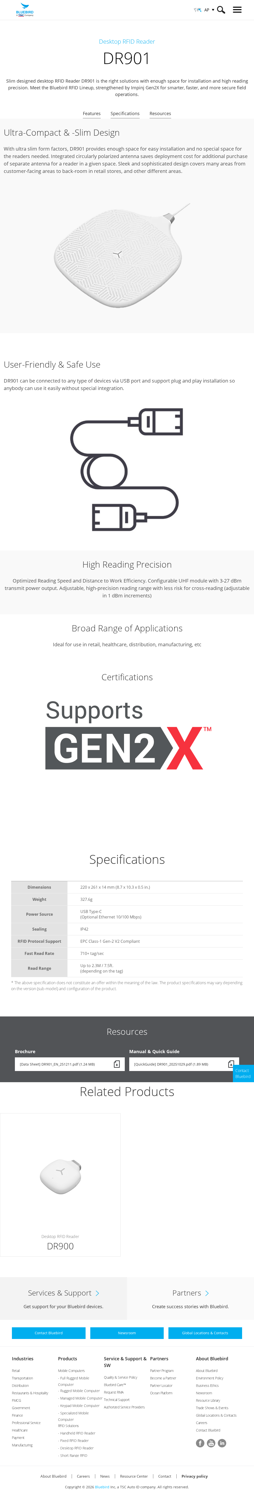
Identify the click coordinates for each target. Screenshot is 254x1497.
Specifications (125, 113)
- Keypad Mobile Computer (78, 1405)
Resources (160, 113)
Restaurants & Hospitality (30, 1393)
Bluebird (102, 1487)
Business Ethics (207, 1385)
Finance (17, 1415)
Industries (22, 1359)
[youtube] (211, 1443)
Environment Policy (209, 1378)
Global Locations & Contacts (216, 1415)
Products (67, 1359)
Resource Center (134, 1476)
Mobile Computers (71, 1370)
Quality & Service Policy (120, 1377)
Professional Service (26, 1422)
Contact (164, 1476)
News (105, 1476)
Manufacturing (22, 1445)
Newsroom (204, 1393)
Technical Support (117, 1399)
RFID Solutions (68, 1425)
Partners (159, 1359)
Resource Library (208, 1400)
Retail (16, 1370)
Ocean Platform (161, 1393)
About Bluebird (212, 1359)
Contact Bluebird (208, 1430)
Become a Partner (163, 1378)
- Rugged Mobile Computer (79, 1390)
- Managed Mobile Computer (80, 1398)
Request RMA (114, 1392)
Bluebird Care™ (115, 1384)
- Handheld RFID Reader (76, 1433)
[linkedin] (222, 1443)
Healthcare (20, 1430)
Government (21, 1407)
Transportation (22, 1378)
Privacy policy (195, 1476)
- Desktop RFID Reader (76, 1448)
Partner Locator (161, 1385)
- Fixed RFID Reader (73, 1440)
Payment (18, 1437)
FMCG (16, 1400)
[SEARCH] (221, 9)
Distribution (20, 1385)
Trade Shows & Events (212, 1407)
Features (92, 113)
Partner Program (162, 1370)
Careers (201, 1422)
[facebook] (200, 1443)
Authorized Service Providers (124, 1407)
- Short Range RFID (72, 1455)
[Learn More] (60, 1185)
